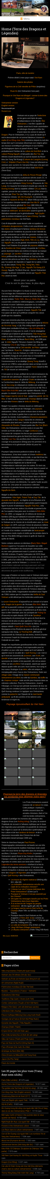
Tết (5, 370)
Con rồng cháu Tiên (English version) (16, 1092)
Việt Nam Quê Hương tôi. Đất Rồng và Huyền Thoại (22, 1155)
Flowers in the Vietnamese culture (15, 1126)
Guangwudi (22, 208)
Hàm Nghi (16, 497)
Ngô (22, 240)
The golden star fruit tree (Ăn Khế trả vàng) (19, 1088)
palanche (14, 694)
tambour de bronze (37, 229)
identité (5, 658)
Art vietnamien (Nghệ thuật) (12, 983)
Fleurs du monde (8, 1063)
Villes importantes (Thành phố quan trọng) (18, 971)
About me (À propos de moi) (13, 1140)
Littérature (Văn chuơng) (11, 1011)
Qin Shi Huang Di (24, 197)
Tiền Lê (33, 240)
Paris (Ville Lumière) (9, 1080)
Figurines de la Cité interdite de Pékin (20, 87)
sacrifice (18, 254)
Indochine (42, 115)
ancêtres (17, 664)
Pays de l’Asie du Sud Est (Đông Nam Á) (18, 1043)
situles (7, 229)
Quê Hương (31, 653)
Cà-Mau (41, 248)
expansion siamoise (10, 380)
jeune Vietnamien (11, 602)
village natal (7, 675)
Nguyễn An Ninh (8, 490)
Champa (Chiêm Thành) (11, 1027)
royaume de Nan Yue (18, 200)
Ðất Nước (39, 168)
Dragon (5, 135)
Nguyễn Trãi (36, 310)
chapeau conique (11, 680)
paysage (7, 254)
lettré (9, 342)
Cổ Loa (37, 189)
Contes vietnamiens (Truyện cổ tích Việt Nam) (20, 1003)
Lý (38, 240)
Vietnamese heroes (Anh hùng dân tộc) (17, 1144)
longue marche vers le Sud (16, 396)
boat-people (39, 530)
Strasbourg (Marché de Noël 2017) (16, 1096)
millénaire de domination (20, 211)
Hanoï (34, 367)
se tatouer (36, 805)
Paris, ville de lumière (25, 73)
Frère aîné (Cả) (27, 918)
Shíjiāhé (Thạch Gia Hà (18, 162)
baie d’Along (32, 216)
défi (3, 607)
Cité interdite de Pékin (29, 348)
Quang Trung (32, 361)
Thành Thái (27, 497)
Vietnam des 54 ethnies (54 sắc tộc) (16, 975)
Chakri (31, 380)
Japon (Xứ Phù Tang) (10, 1059)
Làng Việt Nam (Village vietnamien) (25, 927)
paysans (34, 245)
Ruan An (14, 91)
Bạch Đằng (29, 339)
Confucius (34, 431)
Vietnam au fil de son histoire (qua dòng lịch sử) (21, 979)
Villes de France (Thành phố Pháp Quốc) (18, 1039)
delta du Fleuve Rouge (32, 175)
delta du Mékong (31, 402)
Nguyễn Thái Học (32, 506)
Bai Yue (36, 154)
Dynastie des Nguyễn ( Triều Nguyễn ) (16, 1023)
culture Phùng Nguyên (11, 154)
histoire (33, 237)
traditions (39, 454)
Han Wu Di (34, 202)
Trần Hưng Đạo (39, 334)
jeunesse (27, 656)
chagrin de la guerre (13, 604)
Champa (32, 399)
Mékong (31, 382)
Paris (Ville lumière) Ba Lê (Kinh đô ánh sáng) (19, 1035)
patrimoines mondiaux (11, 219)
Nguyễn (8, 243)
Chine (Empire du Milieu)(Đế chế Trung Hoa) (19, 1055)
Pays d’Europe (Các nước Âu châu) (16, 1047)
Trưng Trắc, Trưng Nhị (25, 265)
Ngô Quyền (39, 213)
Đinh (27, 240)
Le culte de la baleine (19, 925)
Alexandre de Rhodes (11, 425)
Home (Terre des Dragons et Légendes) (18, 1084)
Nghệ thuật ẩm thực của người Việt (15, 1122)
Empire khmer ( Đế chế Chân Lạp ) (15, 1031)
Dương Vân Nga (12, 267)
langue (21, 420)
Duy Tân (37, 497)
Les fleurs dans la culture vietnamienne (17, 1130)
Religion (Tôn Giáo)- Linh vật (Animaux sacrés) (20, 1007)
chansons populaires (38, 417)
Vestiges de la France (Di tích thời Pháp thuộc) (20, 1019)
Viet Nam (38, 78)
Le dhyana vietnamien (20, 930)
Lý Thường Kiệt (25, 632)
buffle (43, 678)
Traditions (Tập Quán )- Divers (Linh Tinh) (18, 999)
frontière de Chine (13, 248)
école (38, 656)
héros (4, 256)
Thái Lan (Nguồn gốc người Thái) (14, 1100)
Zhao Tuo (15, 194)
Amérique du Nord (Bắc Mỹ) (13, 1051)
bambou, (34, 678)
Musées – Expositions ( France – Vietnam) (19, 991)
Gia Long (10, 385)
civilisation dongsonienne (12, 226)
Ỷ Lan (22, 267)
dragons (12, 873)
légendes (22, 873)
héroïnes (33, 259)
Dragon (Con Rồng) (9, 1162)
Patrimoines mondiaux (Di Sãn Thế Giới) (17, 987)
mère (25, 669)
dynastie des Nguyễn (10, 500)
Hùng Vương (26, 183)
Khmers (14, 402)
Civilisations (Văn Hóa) (11, 995)
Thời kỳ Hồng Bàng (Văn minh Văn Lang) (18, 1173)
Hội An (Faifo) (7, 1104)
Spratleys (37, 615)
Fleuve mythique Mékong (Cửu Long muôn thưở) (21, 1015)
